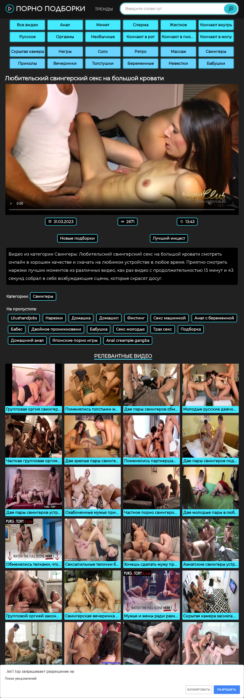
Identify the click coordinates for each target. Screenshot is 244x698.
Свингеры (216, 51)
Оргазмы (65, 37)
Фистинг (136, 318)
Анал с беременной (214, 318)
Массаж (178, 51)
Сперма (140, 25)
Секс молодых (130, 329)
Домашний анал (27, 340)
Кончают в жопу (216, 37)
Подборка (191, 329)
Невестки (178, 63)
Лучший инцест (169, 238)
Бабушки (216, 63)
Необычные (103, 37)
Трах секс (162, 329)
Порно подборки (49, 8)
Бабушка (98, 329)
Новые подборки (77, 238)
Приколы (27, 63)
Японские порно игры (75, 340)
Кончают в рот (141, 37)
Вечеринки (65, 63)
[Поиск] (230, 9)
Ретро (141, 51)
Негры (65, 51)
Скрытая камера (27, 51)
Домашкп (109, 318)
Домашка (81, 318)
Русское (27, 37)
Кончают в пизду (179, 37)
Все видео (27, 25)
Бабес (17, 329)
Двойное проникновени (56, 329)
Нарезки (54, 318)
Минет (102, 25)
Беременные (140, 63)
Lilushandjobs (24, 318)
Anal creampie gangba (127, 340)
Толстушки (103, 63)
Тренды (104, 9)
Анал (65, 25)
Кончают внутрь (216, 25)
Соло (103, 51)
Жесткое (178, 25)
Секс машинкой (169, 318)
